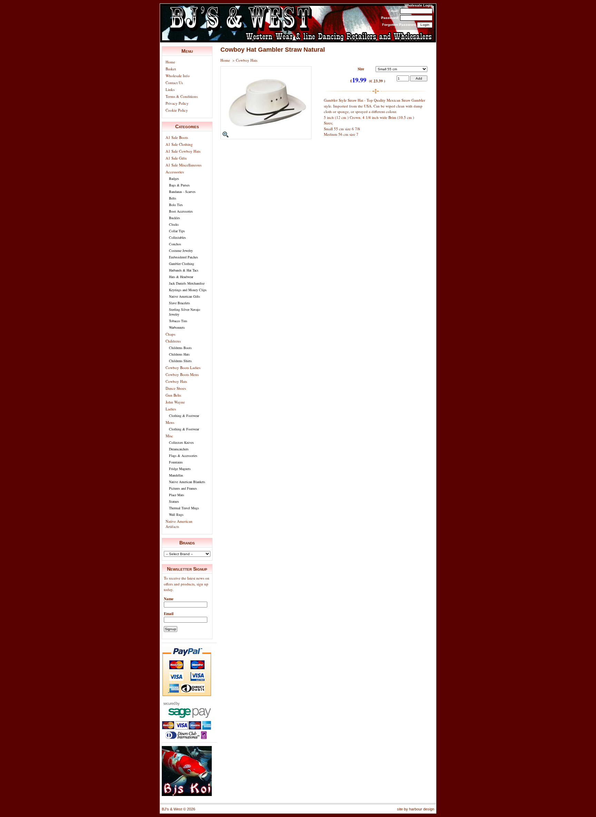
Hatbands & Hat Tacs (183, 270)
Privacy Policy (177, 103)
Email (168, 613)
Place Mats (176, 494)
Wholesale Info (178, 75)
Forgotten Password (399, 25)
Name (168, 599)
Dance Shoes (176, 388)
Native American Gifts (184, 296)
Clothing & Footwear (184, 415)
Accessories (175, 171)
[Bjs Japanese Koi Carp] (187, 794)
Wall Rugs (176, 514)
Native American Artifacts (179, 524)
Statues (174, 501)
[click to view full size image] (265, 137)
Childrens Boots (180, 347)
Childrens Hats (179, 354)
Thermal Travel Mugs (184, 507)
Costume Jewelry (181, 250)
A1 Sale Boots (177, 137)
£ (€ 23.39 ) (367, 81)
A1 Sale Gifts (176, 158)
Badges (174, 178)
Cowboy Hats (176, 381)
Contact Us (174, 82)
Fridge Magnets (180, 468)
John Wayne (175, 402)
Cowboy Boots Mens (182, 374)
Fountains (176, 462)
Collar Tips (177, 230)
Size (361, 69)
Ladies (171, 408)
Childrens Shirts (180, 360)
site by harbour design (415, 809)
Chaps (170, 334)
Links (170, 89)
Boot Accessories (181, 211)
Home (170, 61)
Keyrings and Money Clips (188, 289)
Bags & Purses (179, 185)
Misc (169, 435)
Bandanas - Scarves (182, 191)
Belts (172, 198)
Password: (390, 18)
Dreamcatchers (179, 449)
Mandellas (176, 475)
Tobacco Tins (178, 320)
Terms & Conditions (182, 96)
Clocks (174, 224)
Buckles (174, 217)
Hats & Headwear (181, 276)
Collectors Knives (181, 442)
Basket (171, 68)
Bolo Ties (176, 204)
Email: (393, 11)
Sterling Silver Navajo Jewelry (184, 312)
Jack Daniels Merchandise (187, 283)
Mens (170, 422)
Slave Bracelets (179, 302)
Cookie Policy (177, 110)
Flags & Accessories (183, 455)
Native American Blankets (187, 481)
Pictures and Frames (183, 488)
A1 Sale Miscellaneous (183, 164)
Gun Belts (173, 395)
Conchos (175, 244)
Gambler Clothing (181, 263)
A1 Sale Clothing (179, 144)
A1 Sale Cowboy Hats (183, 151)
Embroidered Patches (183, 257)
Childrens (173, 341)
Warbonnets (177, 327)
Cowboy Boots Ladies (183, 367)
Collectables (177, 237)
